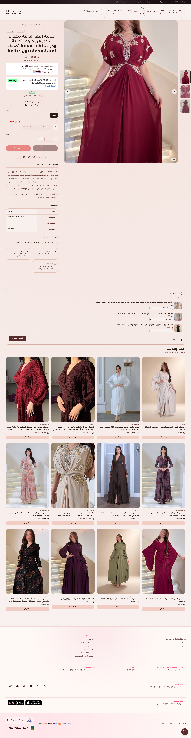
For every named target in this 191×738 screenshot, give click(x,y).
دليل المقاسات (12, 122)
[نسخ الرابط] (19, 157)
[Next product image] (67, 91)
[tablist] (32, 165)
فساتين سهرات (107, 12)
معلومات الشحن (87, 643)
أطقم (136, 12)
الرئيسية (56, 24)
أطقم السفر (163, 12)
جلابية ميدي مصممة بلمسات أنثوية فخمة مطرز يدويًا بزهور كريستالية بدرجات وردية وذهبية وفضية (134, 302)
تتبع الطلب (182, 643)
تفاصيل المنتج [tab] (52, 164)
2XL (31, 127)
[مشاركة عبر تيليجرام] (29, 157)
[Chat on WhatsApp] (184, 731)
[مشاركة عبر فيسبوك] (34, 157)
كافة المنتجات (179, 12)
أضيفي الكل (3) (17, 338)
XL (38, 127)
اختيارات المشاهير (170, 12)
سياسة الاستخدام (87, 653)
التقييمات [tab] (39, 164)
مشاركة (9, 31)
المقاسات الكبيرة (128, 12)
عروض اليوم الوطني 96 (142, 11)
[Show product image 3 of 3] (185, 106)
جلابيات (156, 12)
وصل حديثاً (114, 12)
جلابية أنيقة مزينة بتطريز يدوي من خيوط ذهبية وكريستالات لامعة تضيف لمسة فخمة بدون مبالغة (73, 515)
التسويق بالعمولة (87, 646)
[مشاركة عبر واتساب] (45, 157)
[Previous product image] (174, 91)
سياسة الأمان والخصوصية (84, 656)
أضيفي (162, 437)
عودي (54, 115)
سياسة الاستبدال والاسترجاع (176, 639)
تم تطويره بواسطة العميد (168, 723)
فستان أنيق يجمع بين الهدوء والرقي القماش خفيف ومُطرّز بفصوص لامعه (144, 325)
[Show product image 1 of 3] (185, 77)
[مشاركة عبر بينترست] (24, 157)
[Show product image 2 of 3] (185, 91)
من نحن (91, 639)
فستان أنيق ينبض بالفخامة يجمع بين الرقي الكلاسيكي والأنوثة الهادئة (145, 314)
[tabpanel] (32, 207)
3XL (24, 127)
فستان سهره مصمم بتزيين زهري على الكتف (119, 599)
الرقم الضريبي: (18, 727)
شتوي (149, 12)
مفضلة (19, 31)
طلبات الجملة (89, 649)
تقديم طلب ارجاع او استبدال (176, 646)
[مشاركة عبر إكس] (39, 157)
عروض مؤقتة (120, 12)
